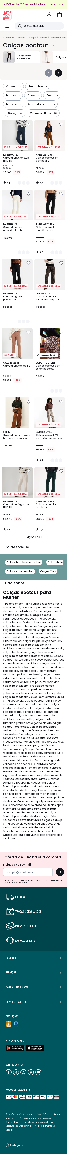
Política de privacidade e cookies (35, 1118)
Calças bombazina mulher (24, 562)
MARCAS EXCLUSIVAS (17, 987)
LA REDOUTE (12, 957)
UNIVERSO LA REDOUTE (18, 1001)
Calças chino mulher (20, 571)
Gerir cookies (12, 1122)
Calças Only (48, 571)
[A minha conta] (49, 14)
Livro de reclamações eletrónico (38, 1122)
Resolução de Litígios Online (19, 1126)
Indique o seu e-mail (17, 864)
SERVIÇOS (11, 972)
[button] (59, 14)
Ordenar (12, 86)
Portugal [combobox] (15, 1145)
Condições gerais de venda (19, 1114)
